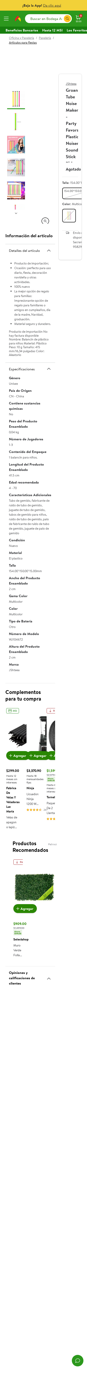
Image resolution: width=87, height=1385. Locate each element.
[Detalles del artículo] (49, 250)
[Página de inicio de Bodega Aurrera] (17, 18)
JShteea (71, 84)
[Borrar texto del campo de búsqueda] (60, 18)
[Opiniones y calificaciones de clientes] (49, 976)
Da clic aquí (52, 5)
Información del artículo (29, 236)
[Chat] (77, 1360)
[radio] (69, 215)
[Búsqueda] (67, 18)
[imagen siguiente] (16, 213)
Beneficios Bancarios (22, 30)
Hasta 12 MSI (52, 30)
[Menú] (7, 18)
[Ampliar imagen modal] (45, 221)
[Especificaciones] (49, 368)
